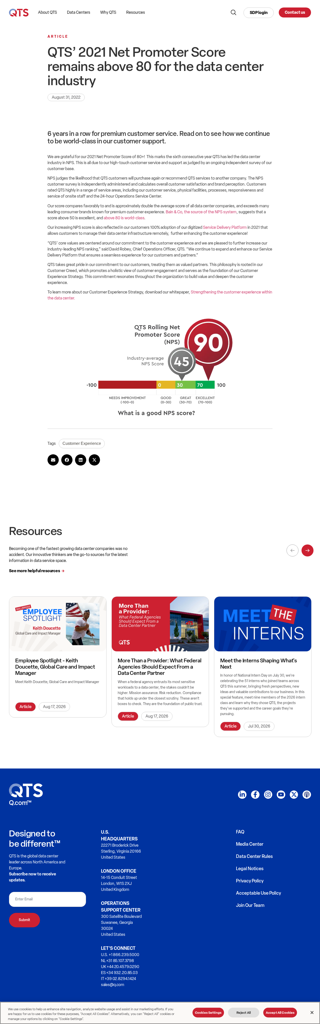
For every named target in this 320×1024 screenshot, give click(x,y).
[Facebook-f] (255, 794)
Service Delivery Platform (225, 227)
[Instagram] (268, 794)
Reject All (243, 1012)
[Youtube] (281, 794)
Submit (24, 920)
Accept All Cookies (280, 1012)
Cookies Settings (208, 1012)
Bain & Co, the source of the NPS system (201, 212)
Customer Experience (81, 443)
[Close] (312, 1012)
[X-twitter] (294, 794)
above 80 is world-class (124, 218)
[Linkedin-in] (242, 794)
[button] (53, 460)
